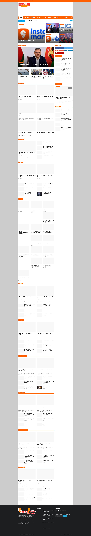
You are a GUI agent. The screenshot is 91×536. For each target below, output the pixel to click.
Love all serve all (22, 355)
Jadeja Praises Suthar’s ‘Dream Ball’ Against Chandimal (48, 221)
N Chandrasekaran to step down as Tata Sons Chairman (45, 334)
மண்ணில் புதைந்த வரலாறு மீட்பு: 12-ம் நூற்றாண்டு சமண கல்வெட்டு (45, 481)
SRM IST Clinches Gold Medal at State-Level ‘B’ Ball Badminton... (23, 255)
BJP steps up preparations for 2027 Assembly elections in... (45, 297)
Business (21, 320)
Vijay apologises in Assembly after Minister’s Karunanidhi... (29, 305)
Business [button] (49, 17)
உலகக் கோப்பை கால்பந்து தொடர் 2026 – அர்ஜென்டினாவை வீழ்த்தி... (36, 266)
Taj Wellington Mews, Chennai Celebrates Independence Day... (44, 444)
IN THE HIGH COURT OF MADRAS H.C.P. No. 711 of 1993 (66, 78)
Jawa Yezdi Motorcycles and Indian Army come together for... (48, 340)
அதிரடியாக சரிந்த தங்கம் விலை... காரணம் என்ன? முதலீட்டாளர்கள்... (47, 350)
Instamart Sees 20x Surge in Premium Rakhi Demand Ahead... (29, 414)
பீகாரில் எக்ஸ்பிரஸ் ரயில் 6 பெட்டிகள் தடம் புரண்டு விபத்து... (66, 59)
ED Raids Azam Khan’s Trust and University (25, 132)
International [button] (26, 17)
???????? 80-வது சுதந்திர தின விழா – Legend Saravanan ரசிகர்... (25, 370)
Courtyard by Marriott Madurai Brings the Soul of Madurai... (29, 451)
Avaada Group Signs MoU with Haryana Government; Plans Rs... (25, 406)
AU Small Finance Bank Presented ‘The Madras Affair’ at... (48, 414)
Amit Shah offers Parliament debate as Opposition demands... (48, 309)
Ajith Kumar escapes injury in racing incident (48, 209)
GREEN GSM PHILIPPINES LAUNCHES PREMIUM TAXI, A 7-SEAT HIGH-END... (48, 424)
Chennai (20, 162)
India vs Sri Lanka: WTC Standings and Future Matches (36, 243)
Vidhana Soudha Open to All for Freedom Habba (45, 132)
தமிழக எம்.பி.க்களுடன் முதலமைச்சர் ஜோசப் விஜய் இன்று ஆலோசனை (48, 493)
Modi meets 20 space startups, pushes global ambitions (26, 334)
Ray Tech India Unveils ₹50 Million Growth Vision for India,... (29, 419)
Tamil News (21, 467)
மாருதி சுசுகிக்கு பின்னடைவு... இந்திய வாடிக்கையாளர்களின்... (29, 345)
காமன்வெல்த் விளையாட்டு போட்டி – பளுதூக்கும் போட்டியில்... (36, 255)
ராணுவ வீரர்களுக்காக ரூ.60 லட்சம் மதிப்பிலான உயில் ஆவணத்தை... (29, 493)
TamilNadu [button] (39, 17)
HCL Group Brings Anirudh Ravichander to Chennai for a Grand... (28, 461)
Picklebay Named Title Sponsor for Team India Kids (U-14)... (48, 255)
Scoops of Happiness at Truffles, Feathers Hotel (48, 461)
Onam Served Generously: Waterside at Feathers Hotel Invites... (26, 444)
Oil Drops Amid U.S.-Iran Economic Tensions (22, 77)
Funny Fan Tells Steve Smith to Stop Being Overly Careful (36, 232)
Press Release (21, 392)
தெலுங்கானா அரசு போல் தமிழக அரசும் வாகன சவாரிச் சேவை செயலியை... (48, 142)
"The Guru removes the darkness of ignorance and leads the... (48, 382)
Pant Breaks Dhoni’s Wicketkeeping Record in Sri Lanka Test (36, 210)
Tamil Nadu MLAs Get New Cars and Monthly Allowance (48, 156)
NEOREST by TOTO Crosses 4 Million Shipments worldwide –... (63, 98)
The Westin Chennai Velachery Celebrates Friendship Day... (47, 451)
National (21, 83)
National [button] (33, 17)
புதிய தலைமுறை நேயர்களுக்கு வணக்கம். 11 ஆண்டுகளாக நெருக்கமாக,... (65, 64)
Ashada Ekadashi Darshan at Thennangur (47, 387)
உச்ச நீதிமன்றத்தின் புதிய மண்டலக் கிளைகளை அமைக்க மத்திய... (29, 489)
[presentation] (19, 33)
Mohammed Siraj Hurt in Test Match (23, 209)
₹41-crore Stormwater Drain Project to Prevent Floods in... (45, 176)
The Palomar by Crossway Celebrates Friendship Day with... (29, 456)
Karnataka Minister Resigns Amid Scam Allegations (25, 97)
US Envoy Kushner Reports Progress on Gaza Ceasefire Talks (48, 77)
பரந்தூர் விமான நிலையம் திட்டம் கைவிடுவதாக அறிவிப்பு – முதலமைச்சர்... (25, 481)
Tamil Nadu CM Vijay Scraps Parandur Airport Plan (28, 193)
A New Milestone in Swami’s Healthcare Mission (28, 382)
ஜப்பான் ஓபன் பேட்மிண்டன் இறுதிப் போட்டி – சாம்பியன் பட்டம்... (23, 278)
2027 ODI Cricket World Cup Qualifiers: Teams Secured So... (48, 232)
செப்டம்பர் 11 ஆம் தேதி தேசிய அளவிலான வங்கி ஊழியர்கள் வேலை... (26, 114)
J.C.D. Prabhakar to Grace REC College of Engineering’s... (47, 193)
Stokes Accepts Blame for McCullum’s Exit (47, 243)
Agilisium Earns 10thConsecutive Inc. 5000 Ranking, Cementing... (44, 406)
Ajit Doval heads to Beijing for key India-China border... (36, 77)
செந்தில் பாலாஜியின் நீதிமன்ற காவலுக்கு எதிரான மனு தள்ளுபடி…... (66, 69)
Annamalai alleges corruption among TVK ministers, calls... (28, 309)
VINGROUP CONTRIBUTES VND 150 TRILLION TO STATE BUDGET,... (29, 423)
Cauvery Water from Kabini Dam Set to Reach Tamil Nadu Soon (29, 498)
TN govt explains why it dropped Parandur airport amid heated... (26, 176)
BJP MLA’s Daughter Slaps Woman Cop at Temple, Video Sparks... (44, 114)
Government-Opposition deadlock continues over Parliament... (48, 314)
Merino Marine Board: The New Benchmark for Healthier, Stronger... (48, 345)
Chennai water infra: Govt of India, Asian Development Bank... (48, 188)
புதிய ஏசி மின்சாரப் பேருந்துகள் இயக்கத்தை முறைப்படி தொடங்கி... (29, 188)
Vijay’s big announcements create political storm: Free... (29, 184)
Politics (20, 283)
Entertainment (65, 17)
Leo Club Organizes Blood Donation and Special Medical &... (29, 377)
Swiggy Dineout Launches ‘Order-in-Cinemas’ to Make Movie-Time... (48, 419)
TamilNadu (21, 139)
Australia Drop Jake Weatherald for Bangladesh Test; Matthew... (23, 232)
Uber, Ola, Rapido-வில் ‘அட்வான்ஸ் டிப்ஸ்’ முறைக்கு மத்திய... (48, 489)
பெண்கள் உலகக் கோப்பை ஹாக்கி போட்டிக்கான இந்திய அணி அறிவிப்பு (48, 266)
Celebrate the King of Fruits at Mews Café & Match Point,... (48, 456)
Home (21, 17)
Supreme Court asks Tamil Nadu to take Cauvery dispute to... (48, 152)
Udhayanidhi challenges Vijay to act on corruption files (25, 297)
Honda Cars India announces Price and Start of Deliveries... (29, 350)
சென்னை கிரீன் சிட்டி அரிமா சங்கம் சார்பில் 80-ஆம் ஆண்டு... (45, 370)
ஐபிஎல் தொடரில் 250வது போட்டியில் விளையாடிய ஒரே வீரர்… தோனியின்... (66, 74)
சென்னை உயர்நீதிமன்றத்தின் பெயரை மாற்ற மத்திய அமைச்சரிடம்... (29, 314)
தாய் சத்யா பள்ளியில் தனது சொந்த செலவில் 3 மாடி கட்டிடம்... (47, 377)
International (22, 45)
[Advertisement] (55, 9)
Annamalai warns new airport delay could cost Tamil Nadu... (48, 184)
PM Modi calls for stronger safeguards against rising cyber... (26, 153)
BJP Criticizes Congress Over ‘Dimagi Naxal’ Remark (47, 305)
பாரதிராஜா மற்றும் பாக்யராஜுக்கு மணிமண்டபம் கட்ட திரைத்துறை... (47, 498)
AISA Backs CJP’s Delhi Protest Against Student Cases (34, 20)
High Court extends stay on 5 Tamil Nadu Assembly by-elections (48, 147)
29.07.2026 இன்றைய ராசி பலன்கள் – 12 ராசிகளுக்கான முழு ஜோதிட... (29, 387)
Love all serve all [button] (56, 17)
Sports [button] (44, 17)
